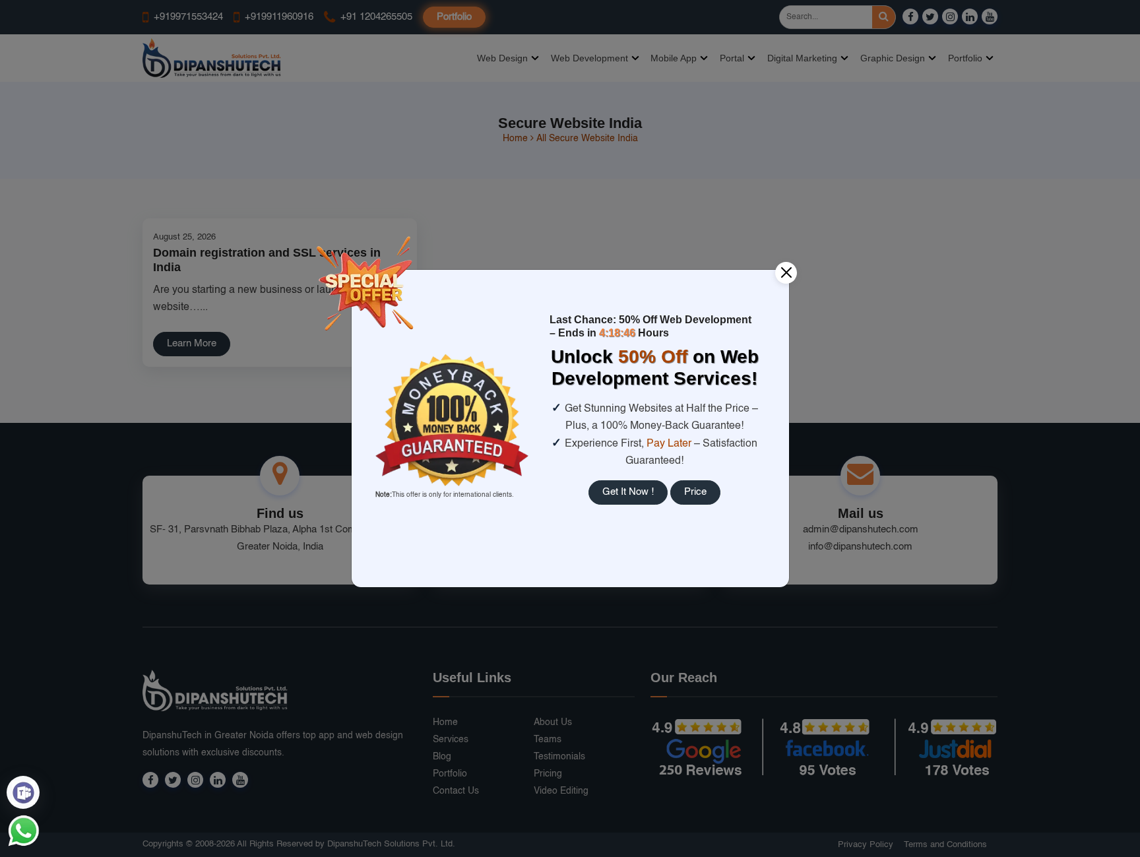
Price (695, 492)
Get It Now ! (628, 492)
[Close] (786, 273)
